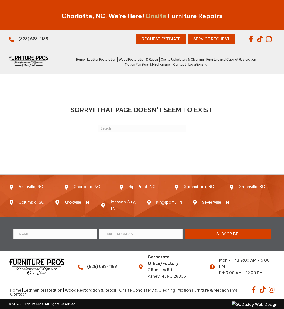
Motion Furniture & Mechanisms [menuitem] (207, 290)
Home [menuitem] (15, 290)
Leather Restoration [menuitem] (43, 290)
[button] (251, 39)
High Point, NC (142, 186)
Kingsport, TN (169, 202)
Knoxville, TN (76, 202)
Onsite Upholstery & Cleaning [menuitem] (147, 290)
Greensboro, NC (198, 186)
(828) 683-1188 (33, 38)
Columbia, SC (31, 202)
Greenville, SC (252, 186)
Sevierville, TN (215, 202)
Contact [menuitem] (18, 294)
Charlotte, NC (86, 186)
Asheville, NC (30, 186)
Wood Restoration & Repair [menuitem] (91, 290)
